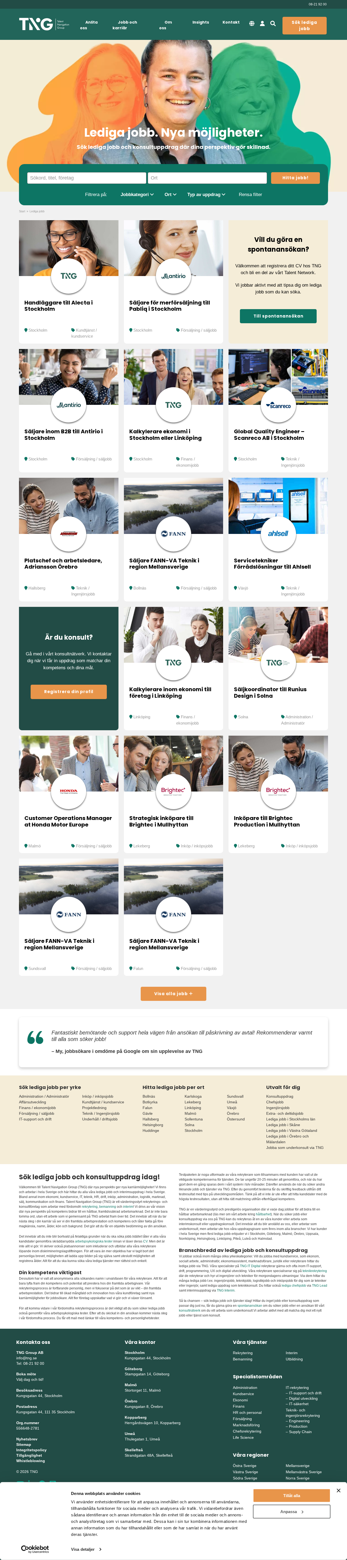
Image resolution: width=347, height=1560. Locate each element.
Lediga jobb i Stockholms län (290, 1119)
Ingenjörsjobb (278, 1108)
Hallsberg (36, 588)
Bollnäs (139, 588)
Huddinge (151, 1130)
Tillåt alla (291, 1495)
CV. (145, 1241)
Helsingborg (153, 1125)
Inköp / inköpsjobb (197, 846)
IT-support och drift (35, 1119)
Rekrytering (243, 1353)
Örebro (233, 1113)
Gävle (148, 1113)
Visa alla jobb (171, 994)
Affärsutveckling (32, 1102)
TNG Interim (225, 1290)
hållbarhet (263, 1214)
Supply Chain (300, 1432)
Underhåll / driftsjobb (100, 1119)
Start (22, 211)
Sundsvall (37, 968)
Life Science (243, 1437)
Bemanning (242, 1359)
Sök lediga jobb (304, 25)
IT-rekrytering (297, 1387)
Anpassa (288, 1511)
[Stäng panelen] (338, 1490)
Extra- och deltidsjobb (284, 1113)
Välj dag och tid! (30, 1379)
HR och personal (247, 1412)
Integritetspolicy (31, 1450)
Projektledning (94, 1108)
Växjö (243, 588)
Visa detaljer (83, 1549)
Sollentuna (194, 1119)
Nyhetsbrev (26, 1439)
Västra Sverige (245, 1472)
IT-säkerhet (299, 1404)
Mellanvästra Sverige (304, 1472)
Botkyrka (150, 1102)
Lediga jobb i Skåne (283, 1125)
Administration (245, 1387)
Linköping (141, 717)
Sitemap (23, 1444)
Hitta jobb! (295, 178)
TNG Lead (319, 1285)
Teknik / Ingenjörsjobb (101, 1113)
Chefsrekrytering (247, 1431)
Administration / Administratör (44, 1096)
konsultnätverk (189, 1310)
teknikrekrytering (315, 1271)
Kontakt (231, 22)
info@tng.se (26, 1358)
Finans (239, 1406)
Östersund (236, 1119)
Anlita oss (89, 25)
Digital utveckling (303, 1398)
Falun (138, 968)
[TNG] (44, 24)
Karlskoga (193, 1096)
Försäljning (242, 1419)
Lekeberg (141, 846)
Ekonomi (240, 1400)
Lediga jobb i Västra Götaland (291, 1130)
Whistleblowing (30, 1461)
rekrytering (90, 1207)
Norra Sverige (298, 1478)
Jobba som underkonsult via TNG (295, 1147)
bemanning (107, 1207)
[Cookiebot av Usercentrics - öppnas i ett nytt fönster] (35, 1549)
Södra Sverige (245, 1478)
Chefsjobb (275, 1102)
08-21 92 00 (318, 4)
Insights (200, 22)
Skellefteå (134, 1450)
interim (128, 1207)
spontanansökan (250, 1306)
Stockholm (37, 330)
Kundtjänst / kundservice (103, 1102)
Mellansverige (298, 1465)
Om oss (165, 25)
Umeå (232, 1102)
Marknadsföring (246, 1425)
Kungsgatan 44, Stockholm (39, 1396)
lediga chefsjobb (294, 1285)
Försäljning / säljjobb (199, 330)
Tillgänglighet (29, 1455)
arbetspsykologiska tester (94, 1241)
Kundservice (243, 1394)
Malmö (34, 846)
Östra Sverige (244, 1465)
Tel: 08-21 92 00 (30, 1363)
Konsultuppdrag (279, 1096)
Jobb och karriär (125, 25)
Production (298, 1426)
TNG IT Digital (250, 1266)
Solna (243, 717)
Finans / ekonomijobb (37, 1108)
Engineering (299, 1421)
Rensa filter (250, 194)
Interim (292, 1353)
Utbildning (294, 1359)
